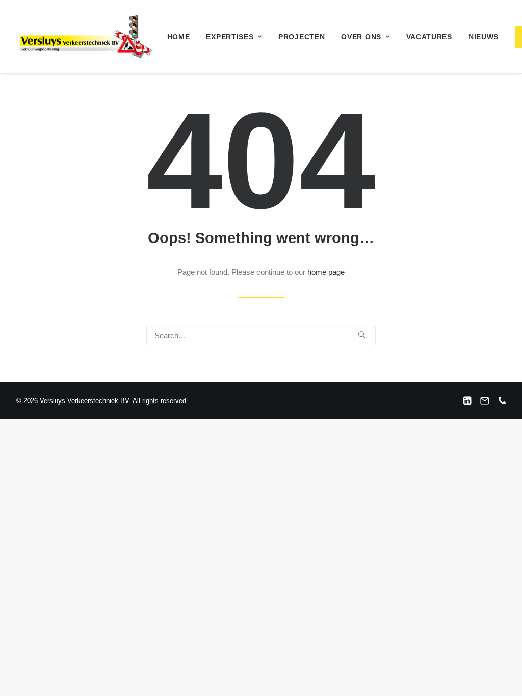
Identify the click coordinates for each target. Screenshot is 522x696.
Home (178, 37)
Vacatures (429, 37)
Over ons (361, 37)
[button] (361, 334)
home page (326, 271)
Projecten (301, 37)
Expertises (229, 37)
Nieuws (483, 37)
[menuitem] (178, 36)
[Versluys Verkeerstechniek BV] (84, 37)
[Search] (261, 335)
